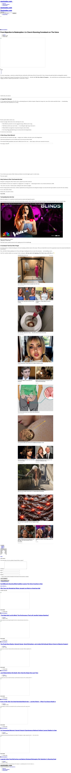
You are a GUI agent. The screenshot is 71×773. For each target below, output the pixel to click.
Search (14, 13)
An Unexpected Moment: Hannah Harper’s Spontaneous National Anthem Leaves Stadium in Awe (28, 730)
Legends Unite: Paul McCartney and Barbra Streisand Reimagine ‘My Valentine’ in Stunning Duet (28, 759)
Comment (2, 568)
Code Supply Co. (12, 766)
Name (1, 570)
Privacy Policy (4, 5)
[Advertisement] (35, 21)
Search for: (2, 12)
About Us (4, 3)
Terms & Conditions (5, 4)
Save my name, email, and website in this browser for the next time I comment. (15, 576)
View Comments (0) (5, 580)
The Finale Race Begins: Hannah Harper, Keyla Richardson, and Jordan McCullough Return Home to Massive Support (34, 644)
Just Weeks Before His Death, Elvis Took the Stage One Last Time (19, 673)
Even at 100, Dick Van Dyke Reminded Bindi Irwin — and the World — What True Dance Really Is (28, 701)
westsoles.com (6, 1)
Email (1, 572)
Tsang (4, 34)
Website (1, 574)
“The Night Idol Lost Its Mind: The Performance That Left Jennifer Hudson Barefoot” (24, 615)
